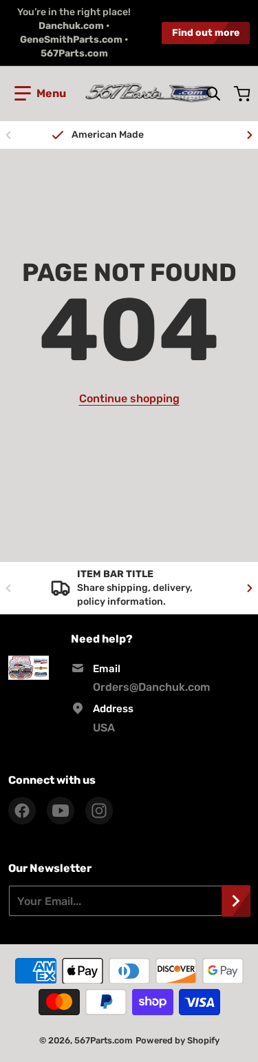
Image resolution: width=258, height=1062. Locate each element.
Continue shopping (129, 398)
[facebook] (22, 810)
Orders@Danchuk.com (151, 687)
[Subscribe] (236, 901)
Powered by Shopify (177, 1040)
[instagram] (99, 810)
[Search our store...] (213, 93)
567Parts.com (103, 1040)
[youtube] (60, 810)
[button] (40, 93)
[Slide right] (249, 135)
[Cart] (243, 93)
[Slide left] (8, 135)
